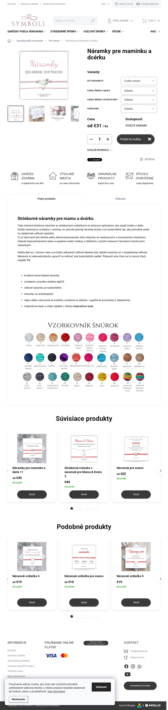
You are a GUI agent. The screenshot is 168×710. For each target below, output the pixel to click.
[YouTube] (127, 673)
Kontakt (12, 4)
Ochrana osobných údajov (21, 666)
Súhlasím (101, 687)
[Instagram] (132, 665)
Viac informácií (56, 691)
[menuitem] (27, 31)
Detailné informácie (98, 150)
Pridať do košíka (130, 139)
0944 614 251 (137, 657)
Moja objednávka (16, 676)
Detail (32, 494)
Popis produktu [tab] (46, 198)
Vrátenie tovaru (15, 671)
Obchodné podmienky (54, 4)
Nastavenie (18, 699)
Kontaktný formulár (140, 685)
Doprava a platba (29, 4)
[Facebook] (126, 665)
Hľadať (92, 20)
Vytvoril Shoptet (127, 705)
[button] (71, 508)
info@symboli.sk (138, 651)
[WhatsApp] (139, 665)
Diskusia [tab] (121, 198)
